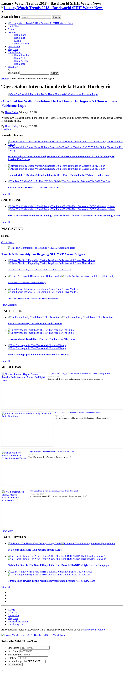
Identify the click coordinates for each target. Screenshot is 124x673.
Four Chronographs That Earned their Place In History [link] (38, 354)
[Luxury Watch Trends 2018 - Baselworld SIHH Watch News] (33, 635)
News (11, 29)
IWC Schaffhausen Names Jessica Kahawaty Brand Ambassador (54, 491)
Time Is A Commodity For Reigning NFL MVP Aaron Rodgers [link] (43, 254)
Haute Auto (20, 58)
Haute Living (12, 112)
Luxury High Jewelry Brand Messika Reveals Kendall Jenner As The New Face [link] (51, 580)
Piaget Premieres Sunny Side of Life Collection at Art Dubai (51, 452)
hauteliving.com (16, 624)
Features (12, 32)
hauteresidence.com (18, 621)
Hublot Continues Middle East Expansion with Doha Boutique (79, 412)
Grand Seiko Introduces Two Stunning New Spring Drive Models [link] (33, 298)
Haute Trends (14, 52)
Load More (7, 129)
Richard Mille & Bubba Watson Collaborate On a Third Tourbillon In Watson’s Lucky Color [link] (59, 175)
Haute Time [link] (14, 26)
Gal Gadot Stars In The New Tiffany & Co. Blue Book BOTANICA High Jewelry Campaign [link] (58, 565)
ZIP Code (13, 658)
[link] (52, 8)
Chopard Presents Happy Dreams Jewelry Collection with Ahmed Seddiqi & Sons (79, 373)
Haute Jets (19, 63)
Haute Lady (20, 34)
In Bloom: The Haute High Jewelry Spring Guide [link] (35, 549)
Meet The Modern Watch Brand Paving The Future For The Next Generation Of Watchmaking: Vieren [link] (64, 215)
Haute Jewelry (21, 55)
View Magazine (9, 304)
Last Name (13, 651)
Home (4, 78)
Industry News (21, 43)
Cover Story (7, 242)
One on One (14, 46)
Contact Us (13, 615)
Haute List (19, 37)
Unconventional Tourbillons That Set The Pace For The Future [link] (42, 339)
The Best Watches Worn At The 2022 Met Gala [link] (33, 187)
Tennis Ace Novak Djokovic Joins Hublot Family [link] (27, 283)
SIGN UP (13, 66)
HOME (12, 609)
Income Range (15, 661)
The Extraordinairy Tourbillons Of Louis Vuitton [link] (35, 323)
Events (17, 40)
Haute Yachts (21, 61)
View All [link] (5, 194)
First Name (13, 647)
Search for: (10, 16)
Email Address (15, 654)
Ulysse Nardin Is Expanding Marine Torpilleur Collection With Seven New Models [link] (39, 270)
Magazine (13, 49)
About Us (13, 612)
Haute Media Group (94, 629)
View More (7, 531)
